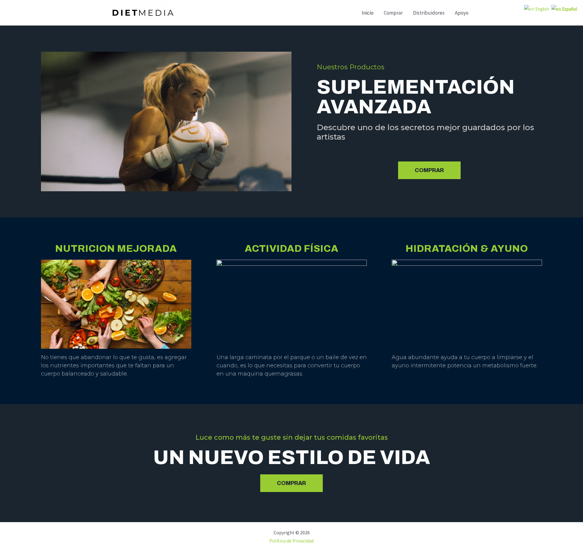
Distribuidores (429, 12)
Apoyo (462, 12)
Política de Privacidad (291, 541)
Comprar (393, 12)
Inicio (367, 12)
